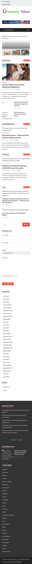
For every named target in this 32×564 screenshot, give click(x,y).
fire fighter (5, 500)
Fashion (4, 490)
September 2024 (8, 348)
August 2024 (7, 351)
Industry (4, 518)
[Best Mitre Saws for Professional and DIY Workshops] (16, 42)
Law (3, 521)
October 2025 (7, 313)
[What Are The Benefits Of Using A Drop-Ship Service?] (7, 102)
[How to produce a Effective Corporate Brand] (7, 112)
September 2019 (8, 368)
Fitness (4, 503)
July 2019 (6, 374)
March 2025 (6, 333)
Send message (8, 283)
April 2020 (6, 362)
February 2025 (7, 336)
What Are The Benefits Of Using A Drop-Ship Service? (21, 104)
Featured (5, 493)
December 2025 (7, 310)
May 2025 (6, 328)
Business (4, 475)
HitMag (19, 562)
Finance (4, 497)
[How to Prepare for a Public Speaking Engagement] (16, 64)
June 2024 (6, 356)
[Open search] (27, 30)
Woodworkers (6, 551)
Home (5, 390)
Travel (4, 548)
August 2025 (7, 319)
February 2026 (7, 305)
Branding (4, 82)
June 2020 (6, 359)
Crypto (4, 478)
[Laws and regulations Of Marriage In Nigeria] (15, 209)
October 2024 (7, 345)
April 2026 (6, 302)
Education (5, 484)
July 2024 (6, 353)
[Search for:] (16, 224)
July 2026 (6, 296)
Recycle (4, 530)
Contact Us (6, 387)
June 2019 (6, 376)
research (4, 533)
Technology (5, 542)
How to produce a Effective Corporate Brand (20, 114)
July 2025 (6, 322)
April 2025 (6, 330)
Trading (4, 545)
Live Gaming (5, 524)
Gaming (4, 509)
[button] (27, 42)
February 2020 (7, 365)
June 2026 (6, 299)
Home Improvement (8, 515)
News (4, 527)
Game (4, 506)
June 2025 (6, 325)
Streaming (5, 539)
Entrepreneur (6, 133)
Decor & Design (6, 481)
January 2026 (7, 307)
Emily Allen (14, 89)
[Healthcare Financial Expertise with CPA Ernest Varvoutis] (16, 160)
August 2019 (7, 371)
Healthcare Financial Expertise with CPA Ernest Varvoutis (20, 452)
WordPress (12, 562)
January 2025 (7, 339)
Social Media (6, 536)
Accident (4, 469)
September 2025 (8, 316)
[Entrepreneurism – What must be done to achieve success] (16, 129)
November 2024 (8, 342)
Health (4, 512)
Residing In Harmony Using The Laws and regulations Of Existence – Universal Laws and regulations (15, 200)
